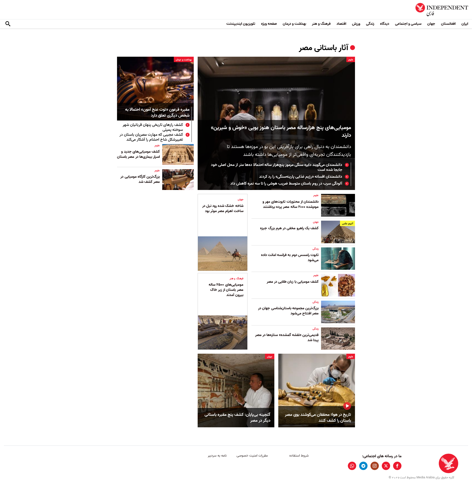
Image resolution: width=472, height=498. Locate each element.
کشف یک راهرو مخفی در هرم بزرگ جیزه (289, 228)
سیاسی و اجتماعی (408, 24)
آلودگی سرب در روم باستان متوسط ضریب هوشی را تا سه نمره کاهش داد (286, 183)
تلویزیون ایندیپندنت (240, 24)
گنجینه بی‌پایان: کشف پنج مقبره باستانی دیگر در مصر (237, 418)
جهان (431, 24)
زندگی (370, 24)
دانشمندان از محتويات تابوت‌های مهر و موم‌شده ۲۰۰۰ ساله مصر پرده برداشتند (290, 204)
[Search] (8, 24)
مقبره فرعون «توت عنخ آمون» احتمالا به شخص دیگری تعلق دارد (157, 113)
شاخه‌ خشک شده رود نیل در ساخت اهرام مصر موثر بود (222, 208)
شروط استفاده (299, 455)
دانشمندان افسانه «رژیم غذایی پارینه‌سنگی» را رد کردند (300, 176)
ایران (464, 24)
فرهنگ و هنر (321, 24)
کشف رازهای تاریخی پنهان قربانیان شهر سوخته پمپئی (153, 127)
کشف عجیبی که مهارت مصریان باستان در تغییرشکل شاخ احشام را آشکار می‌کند (151, 137)
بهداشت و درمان (294, 24)
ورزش (356, 24)
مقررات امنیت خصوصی (252, 455)
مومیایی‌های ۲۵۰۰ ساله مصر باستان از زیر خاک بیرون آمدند (226, 290)
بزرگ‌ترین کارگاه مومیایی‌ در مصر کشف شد (140, 179)
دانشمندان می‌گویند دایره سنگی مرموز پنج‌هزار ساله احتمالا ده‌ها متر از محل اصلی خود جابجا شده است (276, 167)
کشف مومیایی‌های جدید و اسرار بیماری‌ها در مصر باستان (138, 154)
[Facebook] (397, 466)
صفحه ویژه (269, 24)
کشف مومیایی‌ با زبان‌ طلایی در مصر (293, 282)
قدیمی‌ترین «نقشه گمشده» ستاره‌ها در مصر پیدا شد (287, 337)
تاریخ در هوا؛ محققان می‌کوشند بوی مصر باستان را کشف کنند (318, 418)
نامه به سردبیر (217, 455)
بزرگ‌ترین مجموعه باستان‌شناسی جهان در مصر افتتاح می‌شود (288, 310)
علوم (350, 60)
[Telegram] (363, 466)
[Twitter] (386, 466)
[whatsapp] (352, 466)
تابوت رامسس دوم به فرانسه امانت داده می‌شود (290, 257)
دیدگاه (384, 24)
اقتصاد (341, 24)
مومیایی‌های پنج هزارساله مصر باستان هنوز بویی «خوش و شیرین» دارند (281, 131)
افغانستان (448, 24)
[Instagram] (374, 466)
